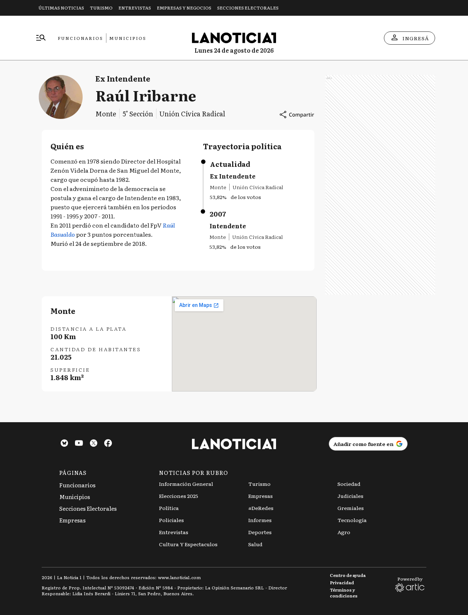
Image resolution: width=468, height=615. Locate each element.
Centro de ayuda (348, 575)
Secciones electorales (248, 7)
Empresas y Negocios (184, 7)
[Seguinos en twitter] (94, 444)
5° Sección (137, 114)
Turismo (101, 7)
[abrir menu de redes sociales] (296, 114)
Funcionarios (80, 38)
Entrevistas (134, 7)
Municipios (127, 38)
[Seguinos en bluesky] (64, 444)
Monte (105, 114)
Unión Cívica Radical (192, 114)
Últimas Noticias (61, 7)
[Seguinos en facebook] (108, 444)
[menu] (41, 38)
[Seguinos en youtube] (79, 444)
